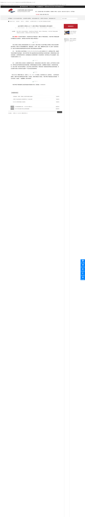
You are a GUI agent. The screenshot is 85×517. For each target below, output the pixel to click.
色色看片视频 (40, 11)
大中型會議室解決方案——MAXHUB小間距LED (23, 106)
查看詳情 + (58, 106)
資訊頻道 (18, 21)
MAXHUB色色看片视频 (17, 18)
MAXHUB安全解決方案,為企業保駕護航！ (22, 108)
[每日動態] (18, 13)
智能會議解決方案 (52, 18)
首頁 (14, 21)
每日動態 (38, 14)
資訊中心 (22, 21)
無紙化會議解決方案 (35, 18)
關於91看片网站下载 (44, 14)
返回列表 (60, 112)
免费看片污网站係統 (44, 18)
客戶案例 (72, 11)
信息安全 (59, 11)
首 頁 (36, 11)
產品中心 (68, 11)
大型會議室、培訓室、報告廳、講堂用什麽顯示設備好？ (23, 96)
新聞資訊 (27, 21)
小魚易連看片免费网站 (27, 18)
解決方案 (64, 11)
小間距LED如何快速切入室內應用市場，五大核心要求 (22, 99)
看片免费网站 (47, 11)
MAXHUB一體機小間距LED (23, 113)
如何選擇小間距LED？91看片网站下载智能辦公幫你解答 (40, 21)
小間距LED (15, 113)
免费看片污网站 (53, 11)
